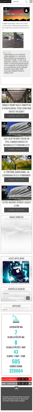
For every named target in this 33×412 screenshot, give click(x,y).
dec (6, 9)
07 (4, 126)
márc (4, 157)
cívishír (5, 23)
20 (4, 92)
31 (4, 159)
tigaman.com (24, 399)
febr (4, 187)
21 (6, 11)
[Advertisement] (16, 236)
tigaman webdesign (7, 399)
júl (4, 90)
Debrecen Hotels (17, 397)
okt (5, 123)
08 (4, 190)
